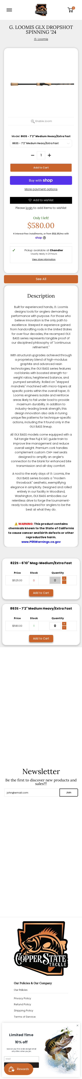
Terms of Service (25, 1016)
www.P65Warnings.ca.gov (41, 542)
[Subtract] (32, 155)
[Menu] (10, 10)
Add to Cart (41, 167)
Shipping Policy (23, 1010)
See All (41, 279)
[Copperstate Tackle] (41, 10)
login (29, 208)
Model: (41, 136)
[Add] (49, 155)
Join (68, 792)
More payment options (41, 189)
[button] (71, 10)
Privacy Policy (22, 998)
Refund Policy (22, 1004)
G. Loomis (41, 39)
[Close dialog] (77, 1025)
